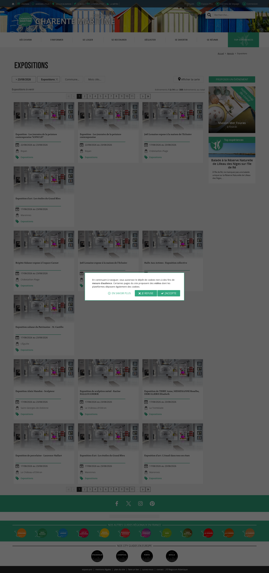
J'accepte (170, 293)
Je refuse (147, 293)
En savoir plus (121, 293)
